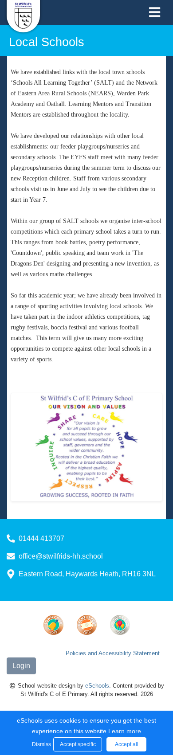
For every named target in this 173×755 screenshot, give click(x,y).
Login (21, 665)
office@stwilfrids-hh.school (61, 556)
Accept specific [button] (78, 744)
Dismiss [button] (40, 744)
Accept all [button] (126, 744)
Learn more (124, 731)
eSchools (97, 685)
